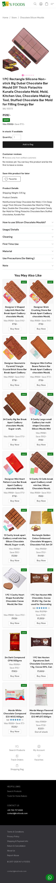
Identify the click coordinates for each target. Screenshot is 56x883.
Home (5, 17)
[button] (50, 877)
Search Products (17, 750)
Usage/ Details (11, 229)
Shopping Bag (17, 769)
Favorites (39, 759)
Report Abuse (13, 855)
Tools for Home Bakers (17, 796)
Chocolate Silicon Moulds (32, 17)
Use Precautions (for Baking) (19, 258)
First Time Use (11, 244)
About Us (11, 851)
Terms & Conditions (15, 832)
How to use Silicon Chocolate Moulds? (24, 222)
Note (5, 265)
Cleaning (8, 236)
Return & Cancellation (16, 846)
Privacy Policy (13, 836)
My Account (39, 750)
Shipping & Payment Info (17, 841)
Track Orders (17, 759)
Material (7, 251)
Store (14, 17)
